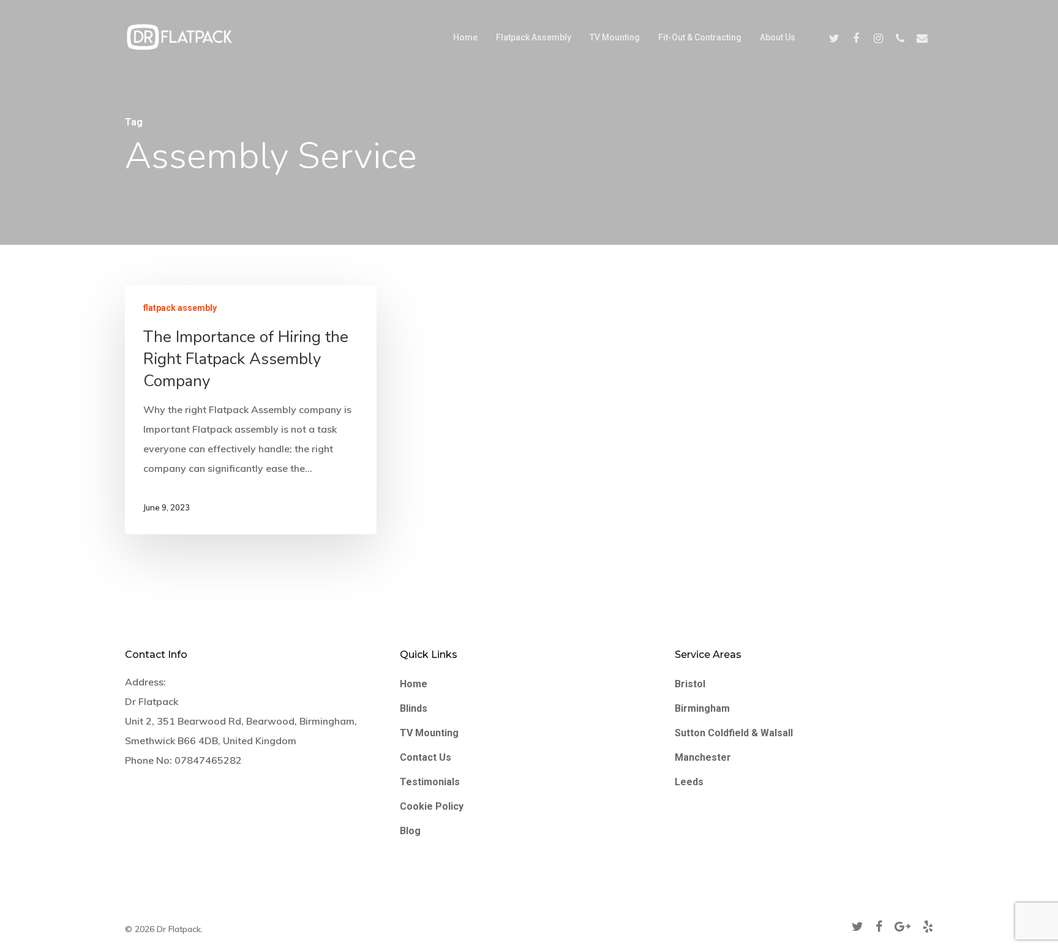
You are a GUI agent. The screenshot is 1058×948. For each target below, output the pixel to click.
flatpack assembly (180, 308)
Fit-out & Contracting (699, 37)
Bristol (690, 684)
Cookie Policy (431, 806)
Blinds (413, 708)
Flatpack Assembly (533, 37)
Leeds (689, 782)
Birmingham (702, 708)
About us (777, 37)
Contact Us (425, 757)
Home (465, 37)
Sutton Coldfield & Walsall (734, 733)
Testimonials (430, 782)
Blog (410, 831)
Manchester (703, 757)
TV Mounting (615, 37)
